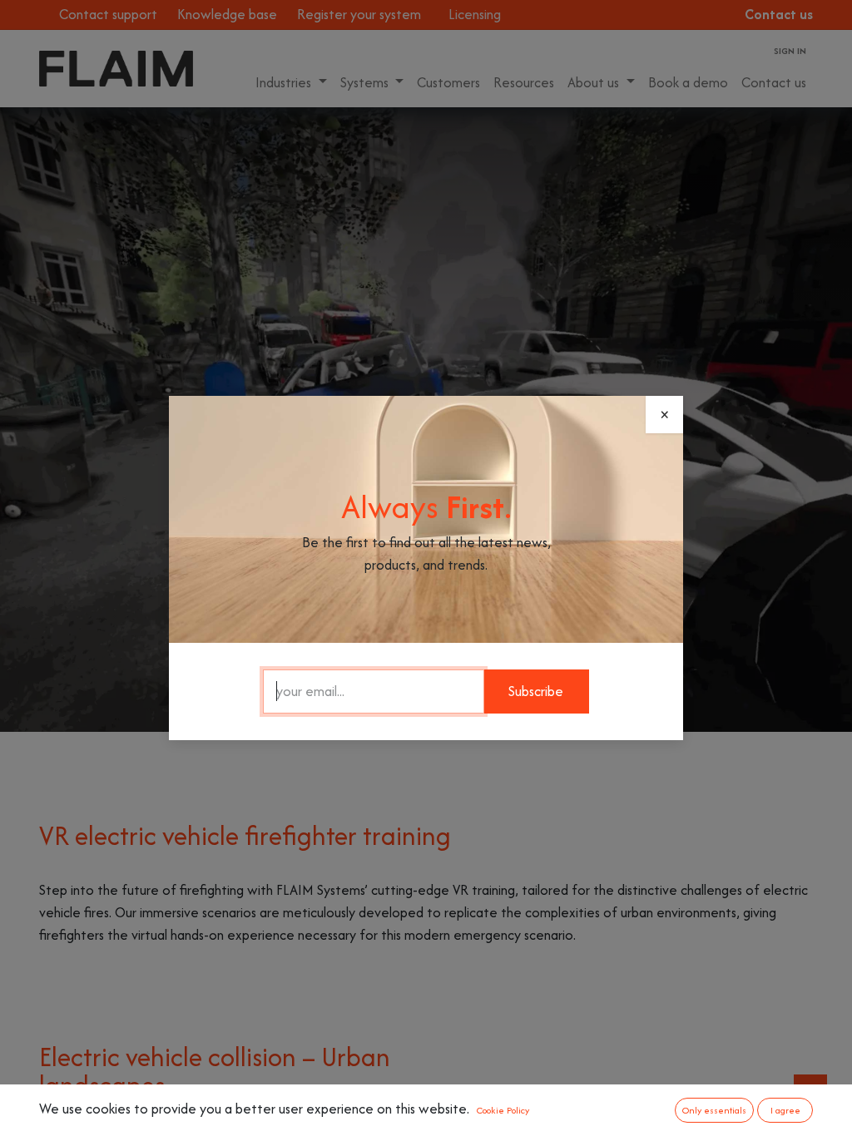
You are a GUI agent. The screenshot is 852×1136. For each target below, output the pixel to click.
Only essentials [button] (714, 1110)
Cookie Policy (503, 1110)
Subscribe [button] (535, 691)
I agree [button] (785, 1110)
